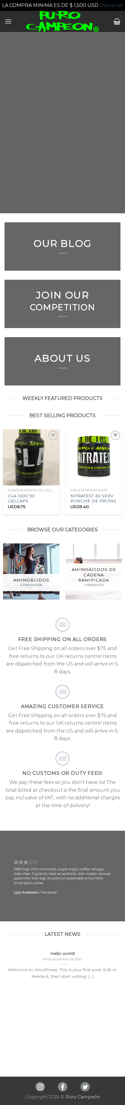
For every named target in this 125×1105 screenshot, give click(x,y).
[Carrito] (116, 21)
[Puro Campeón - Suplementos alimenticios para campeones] (62, 21)
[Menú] (8, 21)
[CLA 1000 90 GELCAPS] (31, 457)
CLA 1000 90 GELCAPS (21, 498)
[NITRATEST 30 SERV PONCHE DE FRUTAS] (94, 457)
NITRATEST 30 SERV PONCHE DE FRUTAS (93, 498)
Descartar (111, 5)
